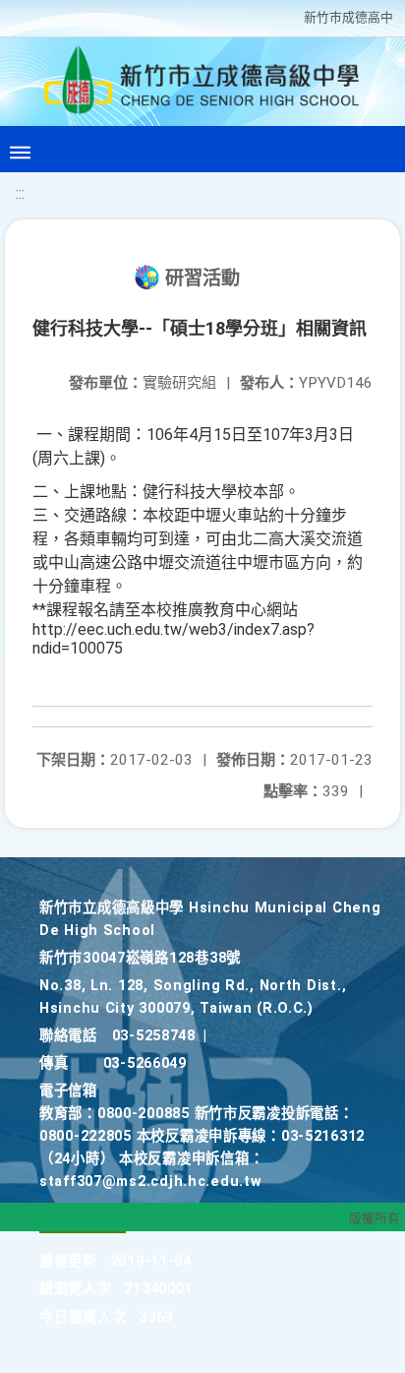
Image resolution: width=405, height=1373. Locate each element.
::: (20, 193)
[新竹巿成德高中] (202, 85)
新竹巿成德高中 (348, 17)
